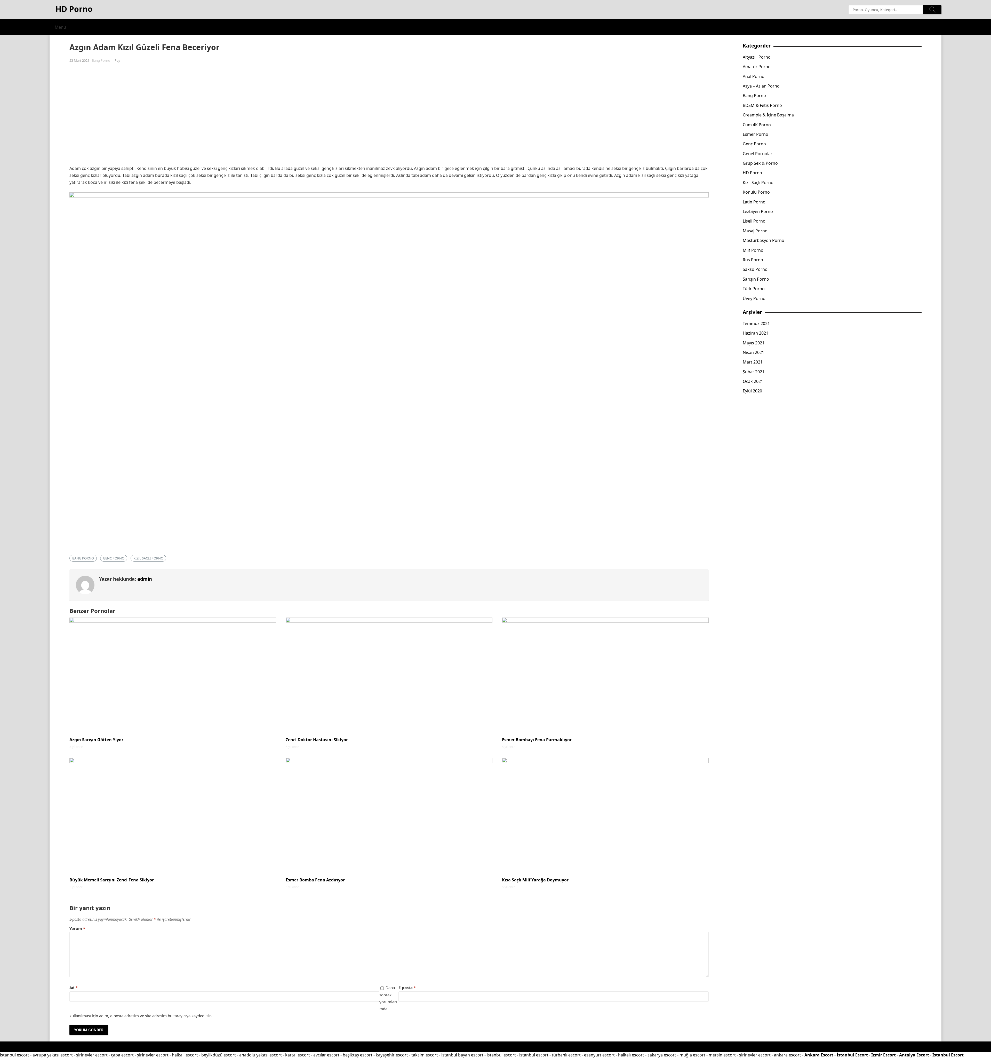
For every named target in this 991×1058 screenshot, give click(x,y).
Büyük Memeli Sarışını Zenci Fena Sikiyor (111, 880)
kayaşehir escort (392, 1055)
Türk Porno (754, 288)
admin (144, 579)
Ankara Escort (818, 1055)
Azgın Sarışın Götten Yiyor (96, 740)
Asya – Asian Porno (761, 86)
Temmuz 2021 (756, 323)
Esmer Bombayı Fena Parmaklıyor (537, 740)
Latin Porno (754, 202)
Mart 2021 (753, 362)
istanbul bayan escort (462, 1055)
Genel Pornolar (757, 153)
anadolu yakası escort (260, 1055)
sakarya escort (662, 1055)
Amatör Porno (757, 66)
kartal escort (297, 1055)
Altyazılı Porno (757, 57)
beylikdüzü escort (218, 1055)
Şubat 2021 (753, 372)
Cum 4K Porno (757, 125)
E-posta (407, 987)
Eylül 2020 (752, 391)
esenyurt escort (599, 1055)
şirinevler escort (92, 1055)
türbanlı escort (566, 1055)
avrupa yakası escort (53, 1055)
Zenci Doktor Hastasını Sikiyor (317, 740)
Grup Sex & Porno (760, 163)
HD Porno (752, 173)
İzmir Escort (883, 1055)
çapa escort (122, 1055)
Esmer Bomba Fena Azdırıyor (315, 880)
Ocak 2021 (753, 381)
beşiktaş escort (357, 1055)
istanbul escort (14, 1055)
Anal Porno (753, 76)
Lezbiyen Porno (758, 211)
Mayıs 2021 (753, 343)
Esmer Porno (755, 134)
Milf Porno (753, 250)
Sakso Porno (755, 269)
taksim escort (424, 1055)
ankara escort (787, 1055)
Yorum (77, 928)
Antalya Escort (914, 1055)
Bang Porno (101, 60)
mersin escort (722, 1055)
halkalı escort (185, 1055)
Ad (73, 987)
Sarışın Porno (756, 279)
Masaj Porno (755, 231)
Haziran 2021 (755, 333)
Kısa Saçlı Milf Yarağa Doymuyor (535, 880)
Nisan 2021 (753, 352)
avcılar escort (326, 1055)
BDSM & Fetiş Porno (762, 105)
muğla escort (692, 1055)
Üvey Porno (754, 298)
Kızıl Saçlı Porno (148, 558)
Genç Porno (113, 558)
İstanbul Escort (852, 1055)
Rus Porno (753, 260)
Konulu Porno (756, 192)
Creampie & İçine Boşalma (768, 115)
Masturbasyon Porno (763, 240)
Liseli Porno (754, 221)
